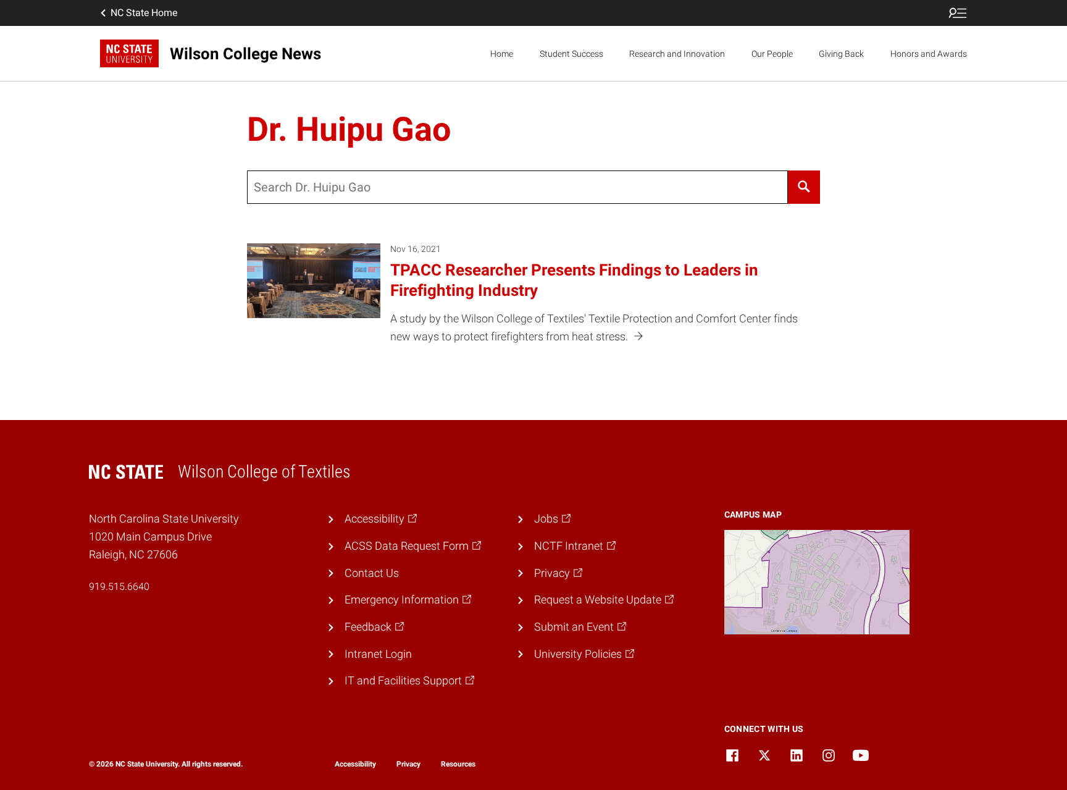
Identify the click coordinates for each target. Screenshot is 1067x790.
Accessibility (355, 764)
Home (501, 54)
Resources (458, 764)
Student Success (571, 54)
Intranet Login (378, 653)
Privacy (408, 764)
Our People (772, 54)
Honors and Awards (928, 54)
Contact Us (372, 572)
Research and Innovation (677, 54)
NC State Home (144, 13)
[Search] (804, 187)
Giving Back (841, 54)
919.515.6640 (119, 586)
